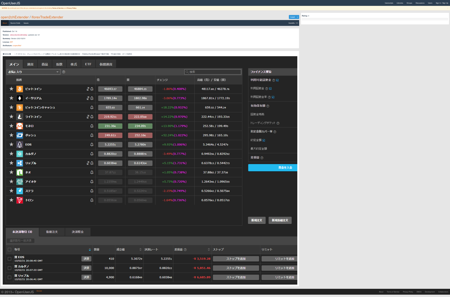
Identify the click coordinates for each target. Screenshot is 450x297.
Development (430, 292)
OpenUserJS (10, 3)
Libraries (400, 3)
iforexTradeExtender (47, 16)
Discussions (420, 3)
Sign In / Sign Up (442, 3)
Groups (409, 3)
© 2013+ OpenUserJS (17, 291)
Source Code (15, 23)
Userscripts (389, 3)
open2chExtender (15, 16)
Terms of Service (58, 8)
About (5, 23)
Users (430, 3)
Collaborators (443, 292)
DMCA (419, 292)
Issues (26, 23)
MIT (11, 42)
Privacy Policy (71, 8)
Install (292, 17)
